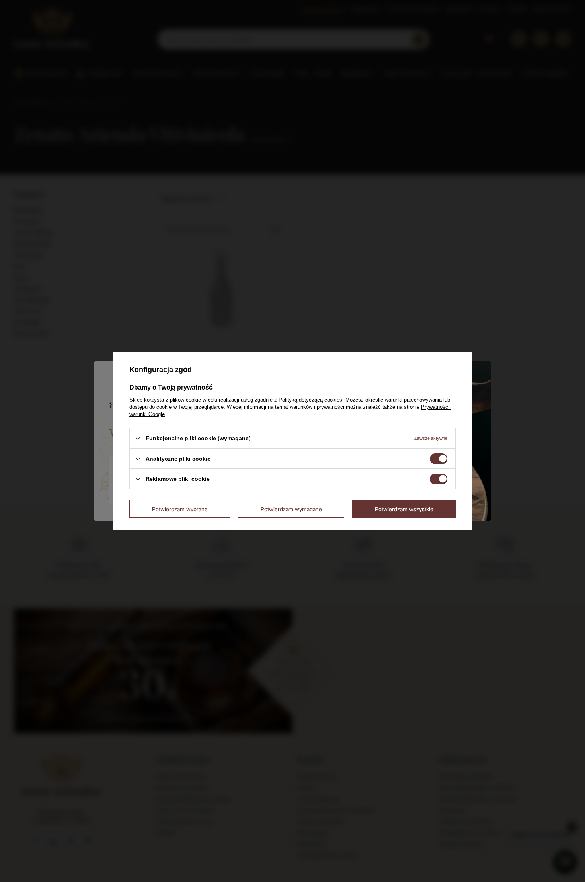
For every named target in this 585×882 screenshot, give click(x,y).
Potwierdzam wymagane (291, 508)
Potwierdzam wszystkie (404, 508)
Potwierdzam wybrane (180, 508)
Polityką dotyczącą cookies (310, 400)
